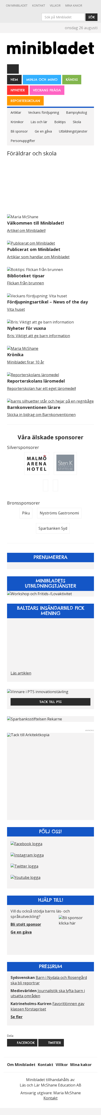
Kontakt (38, 6)
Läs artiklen (21, 673)
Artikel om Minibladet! (26, 230)
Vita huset (16, 309)
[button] (13, 776)
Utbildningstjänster (73, 131)
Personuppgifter (23, 140)
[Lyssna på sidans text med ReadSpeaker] (13, 69)
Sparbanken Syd (53, 528)
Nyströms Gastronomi (59, 513)
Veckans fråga (47, 90)
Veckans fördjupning (43, 112)
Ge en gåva (43, 131)
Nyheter (18, 90)
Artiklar (16, 112)
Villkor (55, 6)
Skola (77, 122)
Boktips (60, 122)
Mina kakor (73, 6)
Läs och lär (39, 122)
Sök (91, 17)
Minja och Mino (42, 79)
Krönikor (17, 122)
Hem (14, 79)
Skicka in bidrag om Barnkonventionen (41, 414)
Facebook (25, 1043)
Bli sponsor (19, 131)
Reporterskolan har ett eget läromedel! (41, 388)
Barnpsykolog (76, 112)
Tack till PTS (50, 702)
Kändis (72, 79)
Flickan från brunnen (25, 283)
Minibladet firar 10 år (25, 362)
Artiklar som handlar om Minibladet (38, 256)
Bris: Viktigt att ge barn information (38, 335)
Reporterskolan (25, 101)
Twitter (54, 1043)
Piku (26, 513)
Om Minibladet (16, 6)
